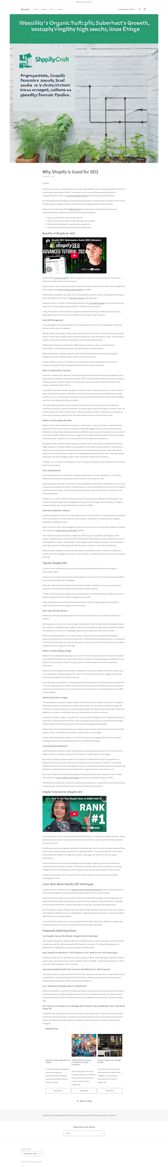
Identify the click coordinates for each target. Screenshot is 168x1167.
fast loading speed (97, 303)
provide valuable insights (77, 195)
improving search (76, 298)
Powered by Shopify (36, 1162)
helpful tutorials (74, 209)
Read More (58, 1090)
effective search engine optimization (87, 889)
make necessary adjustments (70, 289)
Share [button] (47, 183)
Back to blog (86, 1101)
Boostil (28, 1162)
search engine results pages (67, 777)
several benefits (61, 278)
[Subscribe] (101, 1133)
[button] (52, 9)
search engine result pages (66, 530)
